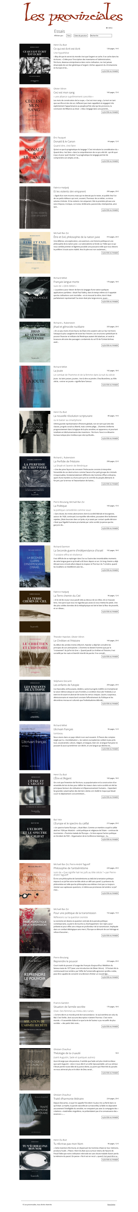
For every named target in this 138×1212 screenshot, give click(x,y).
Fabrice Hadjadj (61, 187)
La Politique (60, 506)
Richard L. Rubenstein (64, 322)
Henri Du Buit (60, 44)
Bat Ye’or (58, 819)
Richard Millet (60, 277)
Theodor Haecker (62, 636)
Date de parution (80, 35)
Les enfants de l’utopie (66, 685)
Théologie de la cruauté (67, 1053)
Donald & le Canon (64, 141)
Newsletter (111, 1204)
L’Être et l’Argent (62, 778)
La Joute (58, 370)
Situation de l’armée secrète (69, 1006)
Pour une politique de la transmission (75, 913)
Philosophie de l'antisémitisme (71, 868)
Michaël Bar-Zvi (61, 233)
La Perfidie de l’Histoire (67, 461)
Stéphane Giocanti (63, 681)
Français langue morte (66, 282)
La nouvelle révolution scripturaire (73, 416)
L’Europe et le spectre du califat (71, 823)
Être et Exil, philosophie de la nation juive (77, 237)
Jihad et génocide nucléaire (69, 326)
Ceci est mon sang (64, 92)
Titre (68, 35)
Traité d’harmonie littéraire (69, 1098)
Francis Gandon (61, 1002)
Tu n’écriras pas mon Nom (68, 1143)
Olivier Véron (60, 88)
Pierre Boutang (61, 501)
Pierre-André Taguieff (80, 864)
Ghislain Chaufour (62, 1049)
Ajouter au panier (110, 71)
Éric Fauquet (60, 137)
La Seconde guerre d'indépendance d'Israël (78, 550)
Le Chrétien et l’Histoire (67, 640)
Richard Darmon (62, 546)
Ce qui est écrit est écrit (67, 48)
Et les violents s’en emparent (70, 191)
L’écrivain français (63, 729)
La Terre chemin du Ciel (67, 595)
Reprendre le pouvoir (66, 961)
